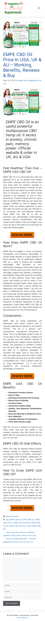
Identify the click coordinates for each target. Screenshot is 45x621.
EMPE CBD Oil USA (17, 526)
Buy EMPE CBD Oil (13, 520)
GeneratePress (22, 618)
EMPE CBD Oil (28, 520)
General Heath (12, 516)
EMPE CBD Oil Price (22, 523)
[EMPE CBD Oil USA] (22, 102)
